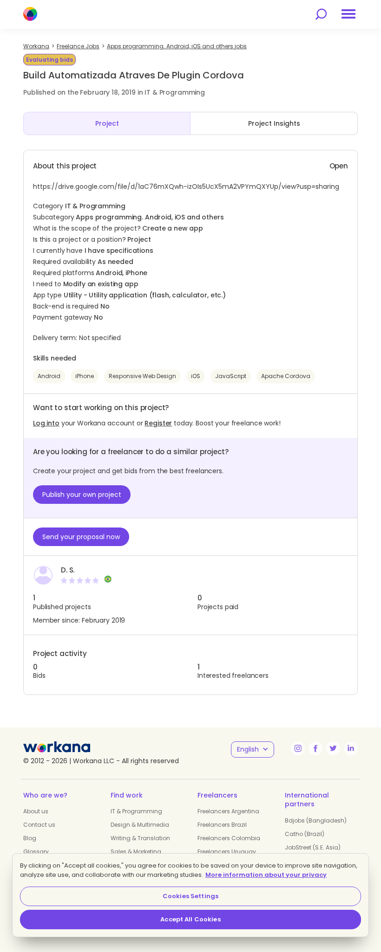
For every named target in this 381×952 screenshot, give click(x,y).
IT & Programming (136, 811)
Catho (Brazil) (304, 834)
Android (49, 376)
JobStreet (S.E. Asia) (313, 847)
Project (107, 123)
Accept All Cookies (190, 919)
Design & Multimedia (140, 825)
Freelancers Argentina (228, 811)
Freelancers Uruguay (226, 852)
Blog (29, 838)
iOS (195, 376)
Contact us (39, 825)
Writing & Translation (140, 838)
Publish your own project (81, 494)
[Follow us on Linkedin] (351, 748)
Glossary (36, 852)
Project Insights (274, 123)
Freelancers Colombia (228, 838)
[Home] (30, 14)
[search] (321, 14)
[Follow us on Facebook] (315, 748)
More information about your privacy (266, 874)
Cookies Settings (190, 896)
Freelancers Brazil (222, 825)
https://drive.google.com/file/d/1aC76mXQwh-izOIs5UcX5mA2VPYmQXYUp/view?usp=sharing (186, 186)
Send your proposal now (81, 536)
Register (158, 423)
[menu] (348, 14)
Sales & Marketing (136, 852)
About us (35, 811)
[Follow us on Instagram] (298, 748)
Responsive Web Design (142, 376)
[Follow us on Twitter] (333, 748)
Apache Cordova (285, 376)
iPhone (84, 376)
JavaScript (230, 376)
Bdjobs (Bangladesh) (316, 820)
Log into (46, 423)
